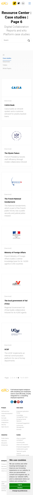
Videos (5, 65)
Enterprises (4, 445)
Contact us (4, 489)
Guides (18, 435)
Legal (2, 483)
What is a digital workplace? (21, 439)
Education (4, 443)
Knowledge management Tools (21, 416)
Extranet (18, 429)
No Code (3, 418)
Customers (4, 468)
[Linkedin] (12, 402)
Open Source (5, 427)
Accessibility (4, 487)
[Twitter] (15, 402)
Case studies (7, 58)
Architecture (4, 420)
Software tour (5, 411)
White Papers (7, 68)
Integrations (4, 422)
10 (25, 378)
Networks (4, 440)
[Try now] (14, 3)
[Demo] (19, 3)
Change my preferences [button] (19, 490)
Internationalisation (7, 413)
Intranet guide (20, 442)
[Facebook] (21, 402)
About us (4, 471)
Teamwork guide (21, 451)
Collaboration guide (22, 449)
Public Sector (5, 438)
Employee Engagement (23, 423)
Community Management (20, 426)
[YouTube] (18, 402)
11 (27, 378)
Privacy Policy (5, 485)
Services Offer (5, 466)
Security (3, 424)
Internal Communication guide (22, 454)
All (3, 55)
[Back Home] (4, 4)
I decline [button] (19, 487)
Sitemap (3, 490)
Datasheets (6, 62)
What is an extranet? (22, 444)
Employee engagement (22, 447)
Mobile (3, 416)
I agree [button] (20, 484)
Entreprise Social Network (21, 420)
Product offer (5, 464)
